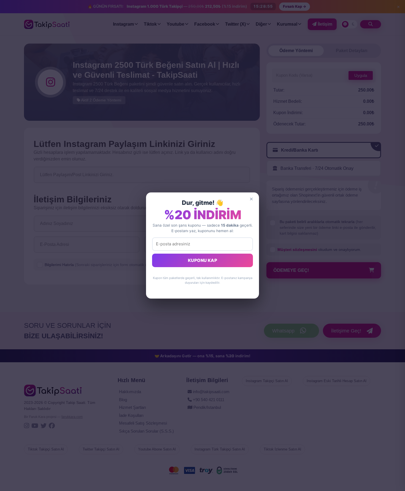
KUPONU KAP (202, 260)
